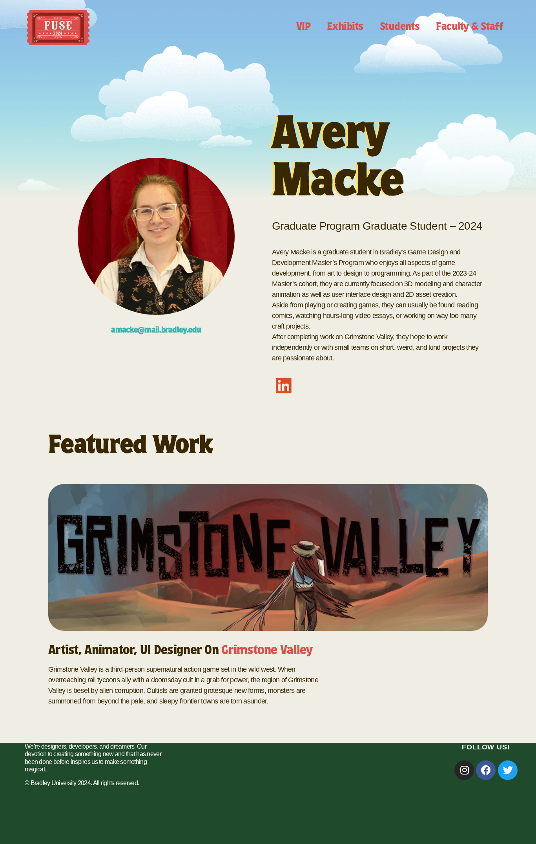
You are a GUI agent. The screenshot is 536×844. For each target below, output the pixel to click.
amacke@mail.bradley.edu (156, 330)
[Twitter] (508, 770)
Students (399, 27)
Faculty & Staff (469, 27)
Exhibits (345, 27)
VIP (303, 27)
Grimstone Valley (266, 651)
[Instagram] (464, 770)
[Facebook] (486, 770)
